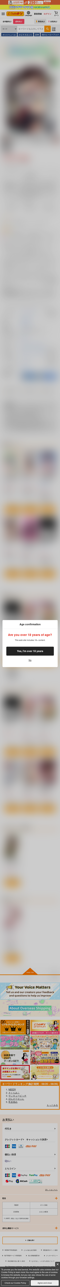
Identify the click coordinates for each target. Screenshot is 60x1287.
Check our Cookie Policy (15, 1282)
